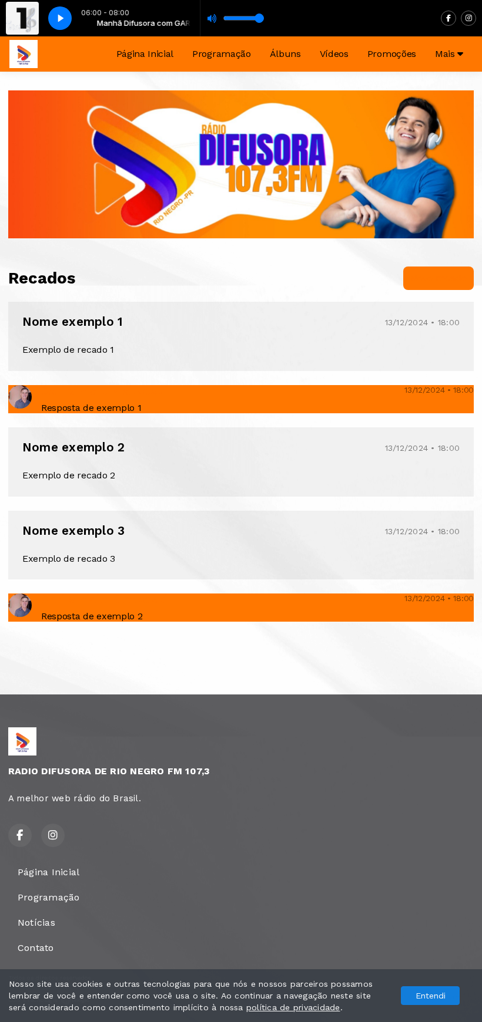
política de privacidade (293, 1007)
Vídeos (334, 53)
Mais (446, 53)
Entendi (431, 995)
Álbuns (285, 53)
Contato (36, 947)
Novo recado (438, 278)
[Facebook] (448, 18)
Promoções (391, 53)
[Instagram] (468, 18)
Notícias (36, 922)
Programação (221, 53)
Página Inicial (145, 53)
